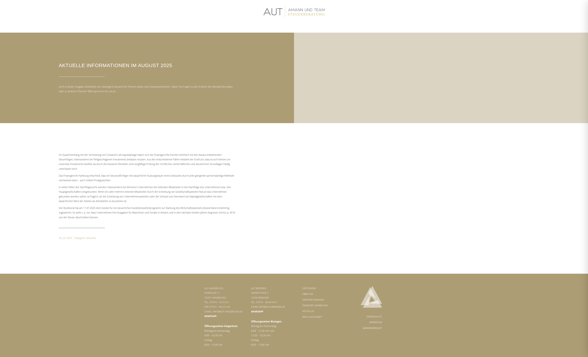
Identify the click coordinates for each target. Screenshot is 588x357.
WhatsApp (210, 316)
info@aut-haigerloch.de (228, 311)
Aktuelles (91, 238)
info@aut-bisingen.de (272, 306)
